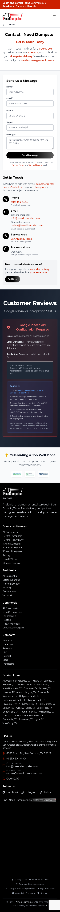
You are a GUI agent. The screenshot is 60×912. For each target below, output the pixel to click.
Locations (8, 644)
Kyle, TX (20, 707)
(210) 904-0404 (19, 202)
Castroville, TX (10, 719)
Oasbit (44, 905)
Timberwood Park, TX (14, 700)
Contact (7, 656)
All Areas (7, 680)
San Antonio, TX (21, 680)
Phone (9, 110)
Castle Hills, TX (29, 704)
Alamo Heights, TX (26, 692)
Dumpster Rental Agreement (31, 884)
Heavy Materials (11, 623)
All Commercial (10, 608)
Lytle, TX (39, 719)
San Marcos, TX (47, 704)
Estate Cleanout (11, 579)
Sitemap (44, 893)
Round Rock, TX (28, 711)
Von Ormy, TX (10, 723)
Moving (7, 587)
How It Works (10, 559)
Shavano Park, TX (36, 700)
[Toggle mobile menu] (54, 17)
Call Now (12, 279)
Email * (9, 98)
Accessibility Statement (25, 893)
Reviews (7, 648)
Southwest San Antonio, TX (29, 715)
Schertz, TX (45, 688)
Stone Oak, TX (25, 684)
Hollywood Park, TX (29, 696)
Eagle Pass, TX (44, 707)
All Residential (10, 576)
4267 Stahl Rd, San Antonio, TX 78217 (28, 753)
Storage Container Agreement (22, 888)
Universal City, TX (11, 704)
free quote (45, 48)
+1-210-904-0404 (16, 758)
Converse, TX (30, 688)
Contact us (16, 187)
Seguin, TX (8, 707)
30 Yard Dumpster (12, 551)
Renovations (9, 591)
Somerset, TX (26, 719)
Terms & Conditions (40, 879)
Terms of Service (35, 165)
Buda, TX (30, 707)
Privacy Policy (18, 165)
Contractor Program (13, 627)
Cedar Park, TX (10, 711)
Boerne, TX (43, 692)
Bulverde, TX (9, 684)
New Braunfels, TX (12, 688)
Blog (5, 659)
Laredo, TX (49, 680)
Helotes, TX (8, 692)
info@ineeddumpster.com (25, 218)
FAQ (5, 652)
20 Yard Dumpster (12, 547)
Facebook (12, 792)
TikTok (48, 792)
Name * (9, 87)
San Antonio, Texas (21, 238)
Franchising (8, 663)
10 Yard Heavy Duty (13, 539)
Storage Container (12, 563)
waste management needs (37, 60)
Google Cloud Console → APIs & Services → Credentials (27, 391)
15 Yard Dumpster (12, 543)
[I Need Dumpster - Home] (13, 17)
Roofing (7, 619)
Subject (9, 122)
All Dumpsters (10, 532)
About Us (7, 640)
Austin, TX (37, 680)
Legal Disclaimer (47, 888)
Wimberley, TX (46, 711)
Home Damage (11, 583)
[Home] (3, 25)
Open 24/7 (12, 778)
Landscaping (9, 616)
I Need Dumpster (24, 902)
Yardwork (7, 595)
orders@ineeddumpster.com (27, 225)
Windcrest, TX (10, 696)
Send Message (30, 155)
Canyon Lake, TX (43, 684)
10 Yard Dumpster (12, 536)
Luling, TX (8, 715)
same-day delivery (39, 269)
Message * (11, 134)
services (33, 52)
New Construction (12, 612)
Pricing (6, 555)
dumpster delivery (21, 56)
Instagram (31, 792)
